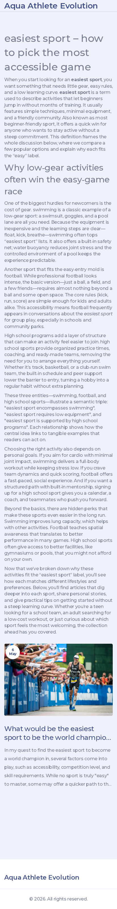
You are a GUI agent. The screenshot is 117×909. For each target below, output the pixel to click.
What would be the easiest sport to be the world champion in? (57, 733)
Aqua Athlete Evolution (51, 5)
